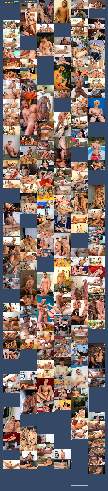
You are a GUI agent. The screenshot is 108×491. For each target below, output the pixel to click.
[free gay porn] (11, 2)
